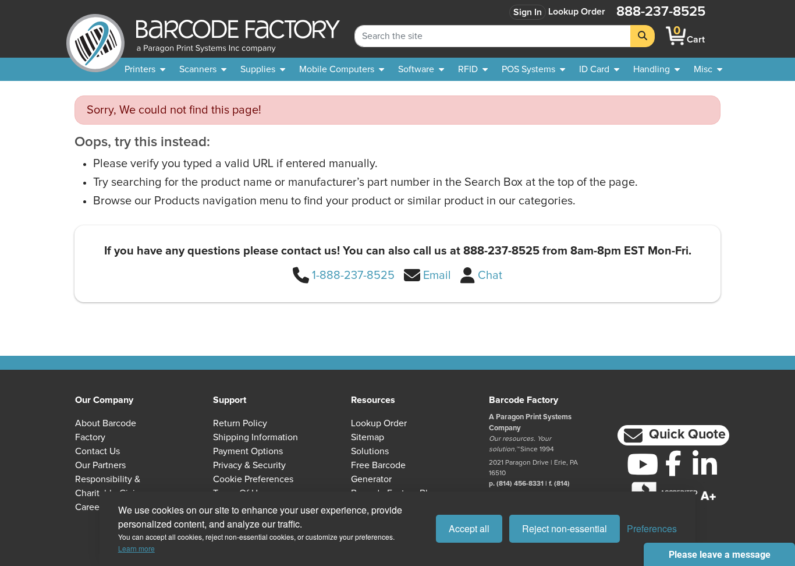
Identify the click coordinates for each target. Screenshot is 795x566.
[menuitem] (145, 69)
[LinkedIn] (704, 464)
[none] (708, 69)
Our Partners (100, 465)
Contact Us (97, 451)
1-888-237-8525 (353, 275)
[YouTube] (642, 464)
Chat (490, 275)
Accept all (469, 528)
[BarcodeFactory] (95, 36)
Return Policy (240, 423)
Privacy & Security (249, 465)
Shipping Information (255, 437)
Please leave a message (720, 554)
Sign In (527, 12)
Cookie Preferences (253, 479)
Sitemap (367, 437)
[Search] (642, 36)
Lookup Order (576, 11)
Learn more (136, 548)
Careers (91, 507)
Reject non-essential (564, 528)
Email (437, 275)
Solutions (370, 451)
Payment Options (248, 451)
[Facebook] (674, 463)
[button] (673, 435)
